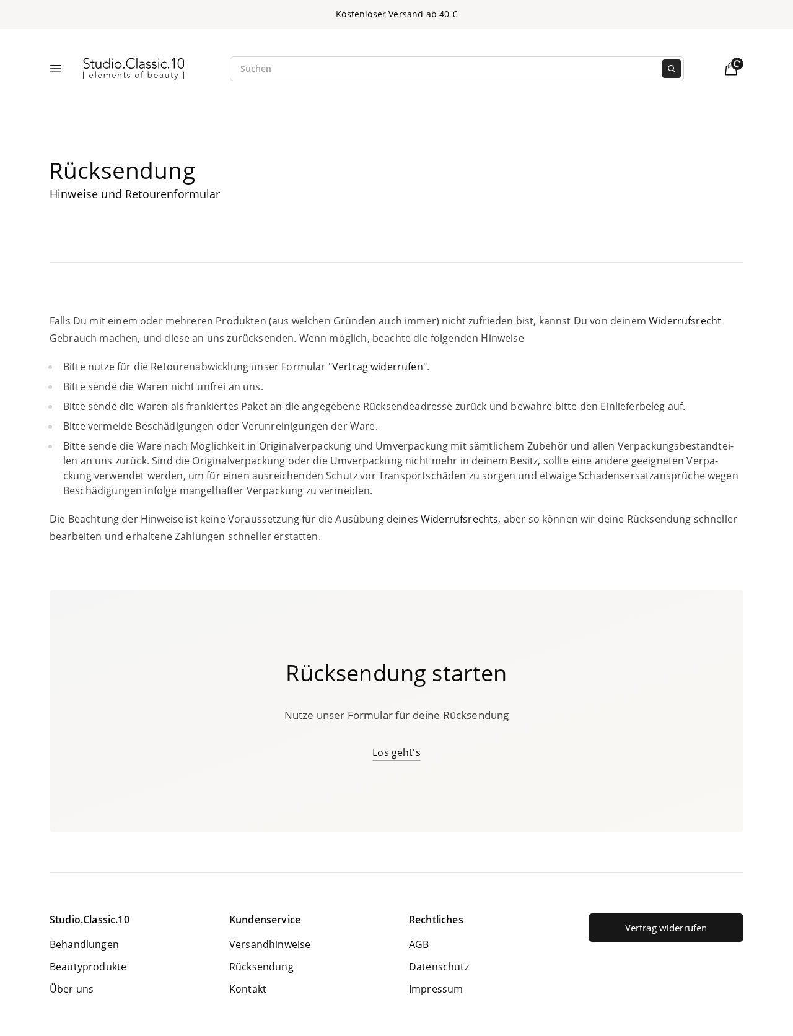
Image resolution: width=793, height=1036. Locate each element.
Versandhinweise (269, 944)
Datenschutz (439, 966)
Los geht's (396, 752)
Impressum (436, 989)
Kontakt (247, 989)
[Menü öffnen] (55, 68)
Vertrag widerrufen (666, 927)
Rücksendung (261, 966)
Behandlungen (84, 944)
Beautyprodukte (88, 966)
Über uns (72, 989)
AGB (419, 944)
